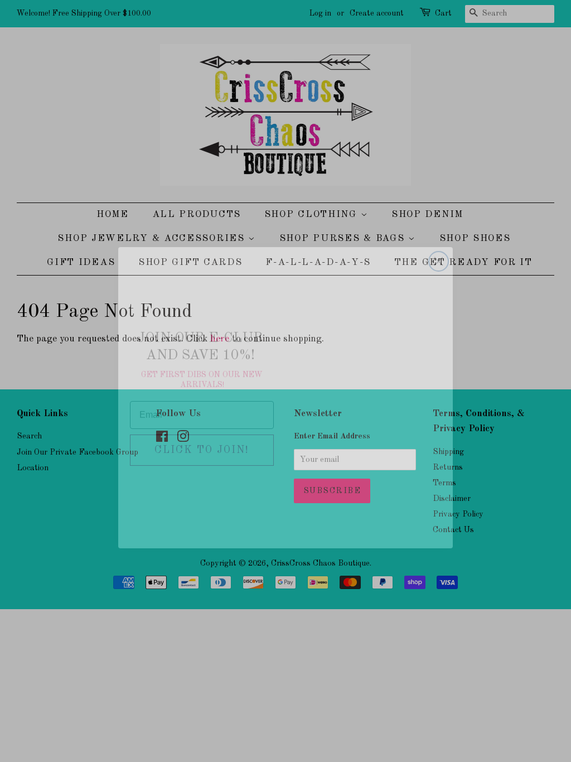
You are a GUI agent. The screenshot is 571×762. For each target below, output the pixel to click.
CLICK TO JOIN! (201, 433)
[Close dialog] (438, 244)
